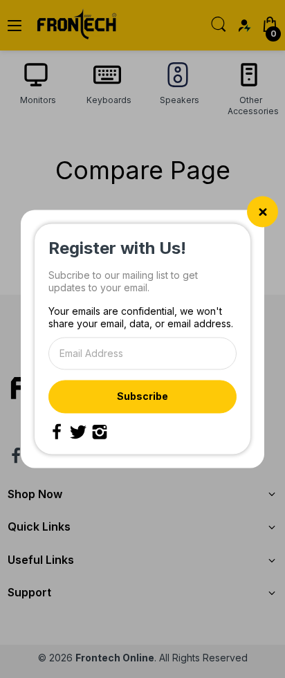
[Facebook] (56, 432)
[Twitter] (78, 432)
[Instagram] (99, 432)
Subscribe (142, 396)
